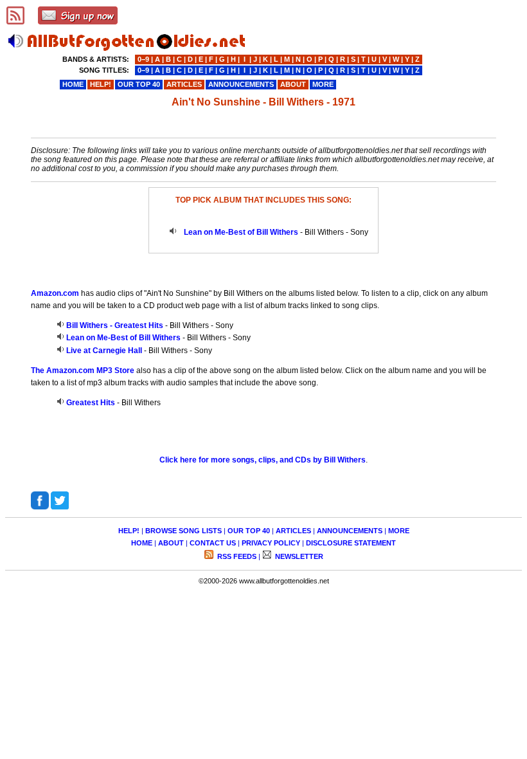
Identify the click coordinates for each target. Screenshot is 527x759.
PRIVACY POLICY (271, 543)
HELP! (128, 531)
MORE (398, 531)
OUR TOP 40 (249, 531)
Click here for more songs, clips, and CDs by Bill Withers (262, 459)
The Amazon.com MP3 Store (82, 370)
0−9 (143, 59)
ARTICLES (293, 531)
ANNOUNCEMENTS (349, 531)
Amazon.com (55, 293)
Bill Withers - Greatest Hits (114, 325)
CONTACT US (213, 543)
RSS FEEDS (235, 556)
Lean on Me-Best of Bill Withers (241, 232)
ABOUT (171, 543)
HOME (141, 543)
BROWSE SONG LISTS (183, 531)
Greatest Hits (90, 402)
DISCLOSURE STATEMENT (351, 543)
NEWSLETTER (298, 556)
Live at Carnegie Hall (104, 350)
